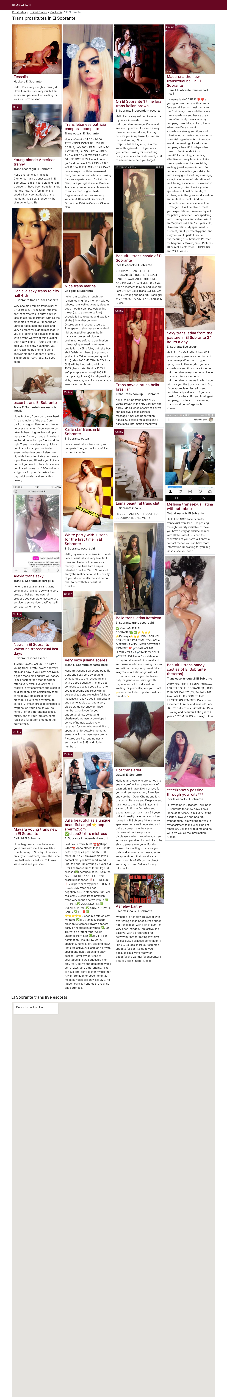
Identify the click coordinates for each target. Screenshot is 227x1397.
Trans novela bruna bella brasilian (137, 387)
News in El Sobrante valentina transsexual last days (36, 649)
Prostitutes (19, 12)
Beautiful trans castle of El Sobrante (139, 258)
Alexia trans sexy (29, 576)
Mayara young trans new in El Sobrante (35, 831)
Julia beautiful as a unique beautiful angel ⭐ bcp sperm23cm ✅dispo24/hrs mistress (87, 827)
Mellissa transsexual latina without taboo (190, 506)
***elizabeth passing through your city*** (185, 792)
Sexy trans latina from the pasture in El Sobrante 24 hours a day (189, 337)
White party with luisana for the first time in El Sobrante (86, 539)
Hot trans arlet (128, 770)
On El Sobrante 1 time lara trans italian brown (138, 103)
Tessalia (21, 76)
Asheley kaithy (129, 906)
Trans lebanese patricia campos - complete (85, 126)
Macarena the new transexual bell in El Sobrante (184, 81)
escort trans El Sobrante (35, 402)
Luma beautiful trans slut (137, 503)
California (56, 12)
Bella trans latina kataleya (138, 618)
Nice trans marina (80, 286)
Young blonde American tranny (35, 162)
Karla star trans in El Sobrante (82, 431)
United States (38, 12)
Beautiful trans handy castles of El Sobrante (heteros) (186, 669)
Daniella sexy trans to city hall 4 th (36, 293)
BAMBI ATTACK (21, 5)
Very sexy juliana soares (86, 660)
